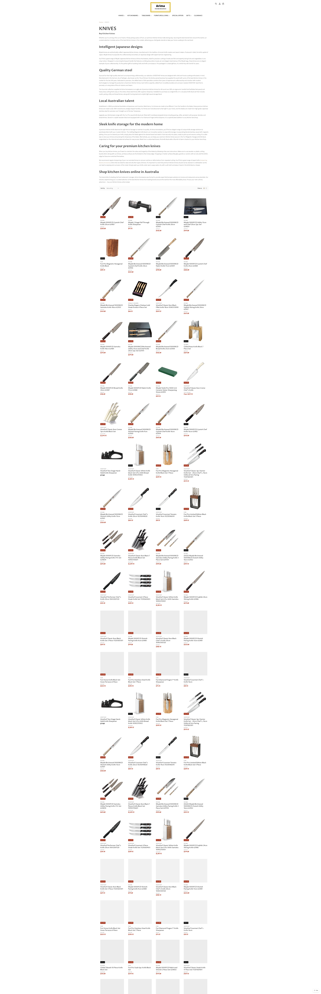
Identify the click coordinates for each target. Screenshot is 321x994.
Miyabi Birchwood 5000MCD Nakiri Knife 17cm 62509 (167, 265)
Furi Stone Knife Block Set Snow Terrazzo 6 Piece (110, 681)
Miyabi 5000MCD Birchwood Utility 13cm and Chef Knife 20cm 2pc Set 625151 (139, 349)
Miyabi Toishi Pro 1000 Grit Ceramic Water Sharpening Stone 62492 (166, 390)
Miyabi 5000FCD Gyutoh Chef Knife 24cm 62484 (195, 265)
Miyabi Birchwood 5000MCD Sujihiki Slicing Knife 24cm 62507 (195, 307)
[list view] (206, 188)
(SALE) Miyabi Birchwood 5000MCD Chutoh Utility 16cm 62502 (193, 558)
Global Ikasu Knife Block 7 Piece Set (193, 348)
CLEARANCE (198, 15)
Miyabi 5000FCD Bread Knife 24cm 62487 (111, 389)
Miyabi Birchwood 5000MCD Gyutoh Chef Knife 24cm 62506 (139, 266)
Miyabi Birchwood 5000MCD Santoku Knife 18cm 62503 (111, 306)
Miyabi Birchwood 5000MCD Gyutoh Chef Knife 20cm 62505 (167, 224)
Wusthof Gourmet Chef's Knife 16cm (193, 681)
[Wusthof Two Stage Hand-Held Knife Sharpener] (112, 454)
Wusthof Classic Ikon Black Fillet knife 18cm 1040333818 (167, 306)
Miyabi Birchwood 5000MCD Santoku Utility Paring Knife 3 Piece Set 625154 (167, 558)
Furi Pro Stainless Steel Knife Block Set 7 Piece (139, 681)
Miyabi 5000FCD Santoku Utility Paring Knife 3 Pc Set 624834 (110, 558)
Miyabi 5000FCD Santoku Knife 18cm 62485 (110, 348)
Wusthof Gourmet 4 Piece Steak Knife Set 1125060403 (139, 598)
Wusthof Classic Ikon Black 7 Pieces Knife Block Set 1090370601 (139, 558)
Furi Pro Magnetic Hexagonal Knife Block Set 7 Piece (167, 472)
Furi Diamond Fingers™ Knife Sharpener (167, 681)
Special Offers (177, 15)
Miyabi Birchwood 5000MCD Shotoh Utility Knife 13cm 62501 (111, 516)
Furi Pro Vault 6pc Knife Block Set (139, 969)
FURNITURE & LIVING (161, 15)
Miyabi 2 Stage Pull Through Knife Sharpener (138, 223)
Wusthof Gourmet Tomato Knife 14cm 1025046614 (166, 515)
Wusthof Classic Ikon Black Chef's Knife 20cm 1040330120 (166, 640)
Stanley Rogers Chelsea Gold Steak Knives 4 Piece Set (139, 306)
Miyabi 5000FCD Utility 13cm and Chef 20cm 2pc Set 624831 (195, 224)
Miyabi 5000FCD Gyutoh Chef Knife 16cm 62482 (195, 430)
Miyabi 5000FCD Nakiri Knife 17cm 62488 (139, 389)
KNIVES (121, 15)
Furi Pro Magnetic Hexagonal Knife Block (111, 265)
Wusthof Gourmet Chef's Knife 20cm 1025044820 (138, 515)
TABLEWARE (146, 15)
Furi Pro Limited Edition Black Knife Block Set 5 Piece (195, 515)
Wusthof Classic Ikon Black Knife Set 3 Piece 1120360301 (111, 639)
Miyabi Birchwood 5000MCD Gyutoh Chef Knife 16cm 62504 (167, 431)
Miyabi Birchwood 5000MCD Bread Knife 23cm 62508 (167, 348)
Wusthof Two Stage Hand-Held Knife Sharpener (110, 472)
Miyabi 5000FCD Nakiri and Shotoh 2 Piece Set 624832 (166, 969)
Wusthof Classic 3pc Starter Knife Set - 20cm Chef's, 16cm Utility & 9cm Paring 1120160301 (195, 474)
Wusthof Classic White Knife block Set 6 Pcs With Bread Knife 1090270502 (139, 473)
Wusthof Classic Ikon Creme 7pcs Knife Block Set (111, 430)
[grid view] (204, 188)
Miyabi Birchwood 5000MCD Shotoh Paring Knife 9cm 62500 (139, 431)
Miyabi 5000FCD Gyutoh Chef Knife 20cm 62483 (112, 223)
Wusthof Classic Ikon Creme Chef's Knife (194, 389)
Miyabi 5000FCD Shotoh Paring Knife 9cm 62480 (137, 639)
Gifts (188, 15)
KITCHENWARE (132, 15)
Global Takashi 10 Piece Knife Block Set (111, 969)
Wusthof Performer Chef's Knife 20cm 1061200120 (110, 598)
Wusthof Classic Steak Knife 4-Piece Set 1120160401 (194, 969)
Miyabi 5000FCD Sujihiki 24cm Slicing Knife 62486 (195, 598)
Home (101, 22)
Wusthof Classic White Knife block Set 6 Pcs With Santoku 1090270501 (167, 599)
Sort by (103, 188)
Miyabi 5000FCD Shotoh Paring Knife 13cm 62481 (193, 639)
